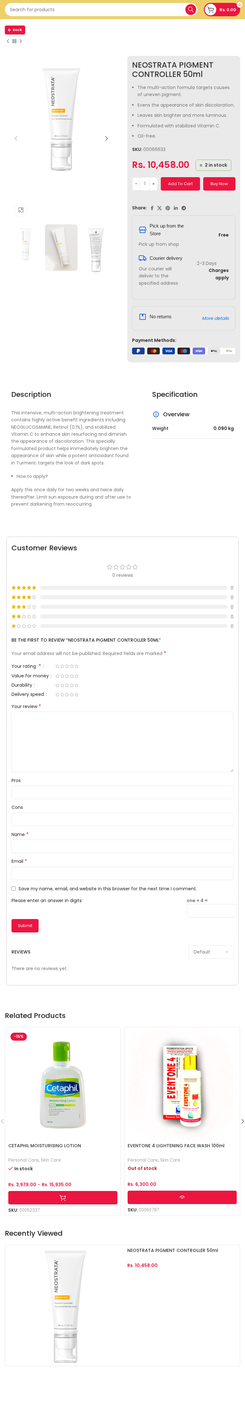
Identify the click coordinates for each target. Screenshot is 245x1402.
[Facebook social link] (152, 208)
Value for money (30, 676)
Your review (26, 706)
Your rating (26, 667)
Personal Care (23, 1160)
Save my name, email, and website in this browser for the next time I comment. (108, 889)
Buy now (219, 184)
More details (215, 318)
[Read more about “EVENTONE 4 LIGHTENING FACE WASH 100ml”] (182, 1197)
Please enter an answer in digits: (47, 900)
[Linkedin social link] (176, 208)
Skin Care (51, 1160)
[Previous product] (8, 41)
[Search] (190, 9)
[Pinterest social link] (168, 208)
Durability (22, 685)
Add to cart (180, 184)
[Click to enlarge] (20, 210)
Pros (16, 780)
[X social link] (159, 208)
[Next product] (21, 41)
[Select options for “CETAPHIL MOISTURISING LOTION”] (62, 1197)
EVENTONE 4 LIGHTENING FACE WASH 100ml (176, 1145)
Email (19, 861)
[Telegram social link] (184, 208)
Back (17, 29)
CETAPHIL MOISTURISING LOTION (44, 1145)
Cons (17, 807)
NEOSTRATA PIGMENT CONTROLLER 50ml (172, 1250)
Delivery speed (28, 694)
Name (20, 834)
